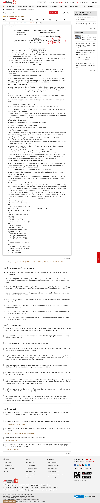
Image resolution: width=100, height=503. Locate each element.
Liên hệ (6, 471)
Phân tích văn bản (30, 465)
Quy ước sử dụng (52, 468)
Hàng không (14, 440)
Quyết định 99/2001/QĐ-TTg (38, 262)
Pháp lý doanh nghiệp (31, 468)
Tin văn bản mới (42, 6)
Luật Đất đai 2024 (31, 501)
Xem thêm (68, 405)
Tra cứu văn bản (22, 6)
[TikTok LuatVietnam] (83, 465)
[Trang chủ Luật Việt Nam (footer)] (10, 482)
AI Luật (83, 6)
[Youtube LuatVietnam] (80, 465)
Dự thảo (31, 6)
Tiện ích (90, 6)
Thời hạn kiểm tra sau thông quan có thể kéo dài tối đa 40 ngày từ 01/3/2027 (89, 37)
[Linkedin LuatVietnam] (89, 465)
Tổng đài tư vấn (30, 477)
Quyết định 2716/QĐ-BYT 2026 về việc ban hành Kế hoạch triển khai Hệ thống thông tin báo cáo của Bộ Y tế (37, 421)
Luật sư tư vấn (73, 6)
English (81, 2)
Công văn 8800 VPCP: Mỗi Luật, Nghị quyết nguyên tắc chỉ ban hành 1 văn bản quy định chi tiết (85, 45)
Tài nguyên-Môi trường (28, 433)
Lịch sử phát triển (8, 465)
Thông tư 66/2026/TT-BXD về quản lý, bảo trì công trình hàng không (25, 437)
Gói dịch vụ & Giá (69, 2)
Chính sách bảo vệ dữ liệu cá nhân (57, 474)
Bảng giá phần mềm (53, 462)
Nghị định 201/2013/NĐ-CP (55, 262)
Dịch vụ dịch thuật (30, 471)
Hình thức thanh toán (53, 465)
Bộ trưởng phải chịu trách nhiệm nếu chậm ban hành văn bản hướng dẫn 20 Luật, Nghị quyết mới (86, 52)
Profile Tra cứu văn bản (10, 468)
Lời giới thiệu (7, 462)
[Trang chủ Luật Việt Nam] (9, 2)
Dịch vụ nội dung (30, 474)
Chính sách (16, 449)
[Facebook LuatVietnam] (75, 465)
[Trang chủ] (3, 6)
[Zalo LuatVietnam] (77, 465)
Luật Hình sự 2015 (41, 501)
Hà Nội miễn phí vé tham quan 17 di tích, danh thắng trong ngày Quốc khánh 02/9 (86, 65)
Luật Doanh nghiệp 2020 (19, 501)
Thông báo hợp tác (53, 477)
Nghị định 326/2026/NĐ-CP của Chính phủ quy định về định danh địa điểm (27, 343)
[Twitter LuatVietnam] (86, 465)
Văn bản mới (10, 6)
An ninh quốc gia (17, 433)
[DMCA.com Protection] (90, 497)
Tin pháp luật (53, 6)
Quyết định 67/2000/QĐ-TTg (22, 262)
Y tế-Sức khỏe (9, 417)
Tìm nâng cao (67, 12)
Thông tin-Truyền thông (19, 424)
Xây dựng (7, 440)
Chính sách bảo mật (53, 471)
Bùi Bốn (68, 258)
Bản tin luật (63, 6)
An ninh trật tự (9, 433)
